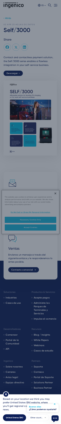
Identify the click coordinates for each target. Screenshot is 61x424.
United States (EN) (14, 418)
